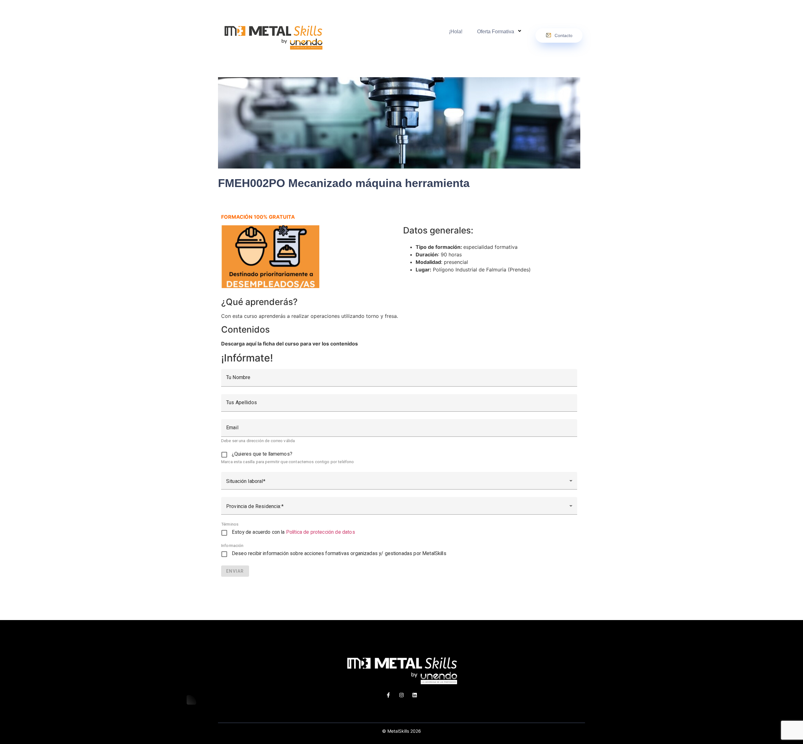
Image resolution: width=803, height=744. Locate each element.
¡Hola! (455, 31)
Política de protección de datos (320, 532)
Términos (229, 524)
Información (232, 545)
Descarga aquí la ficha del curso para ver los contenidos (289, 343)
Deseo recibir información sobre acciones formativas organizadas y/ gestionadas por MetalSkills (339, 553)
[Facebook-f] (388, 695)
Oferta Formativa (495, 31)
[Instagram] (401, 695)
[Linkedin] (415, 695)
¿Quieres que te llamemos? (262, 454)
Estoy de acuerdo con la (293, 532)
